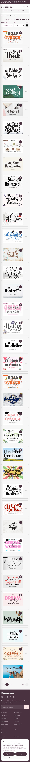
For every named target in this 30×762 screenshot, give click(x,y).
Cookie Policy (6, 750)
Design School (17, 724)
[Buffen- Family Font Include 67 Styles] (13, 218)
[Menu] (26, 6)
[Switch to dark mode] (23, 6)
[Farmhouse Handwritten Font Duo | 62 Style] (13, 418)
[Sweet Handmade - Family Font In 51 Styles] (13, 490)
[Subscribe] (25, 707)
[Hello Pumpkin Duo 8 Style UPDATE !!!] (13, 381)
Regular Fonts (4, 721)
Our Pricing (17, 715)
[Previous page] (2, 684)
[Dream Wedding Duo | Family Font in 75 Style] (13, 544)
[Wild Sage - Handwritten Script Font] (13, 526)
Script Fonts (4, 724)
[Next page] (26, 684)
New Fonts (4, 718)
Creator (16, 718)
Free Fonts (4, 715)
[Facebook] (5, 697)
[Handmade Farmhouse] (13, 454)
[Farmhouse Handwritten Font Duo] (13, 581)
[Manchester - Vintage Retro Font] (13, 399)
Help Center (17, 730)
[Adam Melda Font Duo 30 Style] (13, 436)
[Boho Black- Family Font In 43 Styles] (13, 127)
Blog (15, 727)
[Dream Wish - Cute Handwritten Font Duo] (13, 599)
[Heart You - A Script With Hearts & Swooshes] (13, 671)
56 (22, 684)
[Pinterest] (8, 697)
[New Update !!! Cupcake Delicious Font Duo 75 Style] (13, 363)
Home (2, 15)
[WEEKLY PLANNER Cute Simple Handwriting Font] (13, 635)
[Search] (17, 11)
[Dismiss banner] (27, 2)
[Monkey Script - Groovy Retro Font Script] (13, 472)
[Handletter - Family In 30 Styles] (13, 345)
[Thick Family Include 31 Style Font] (13, 55)
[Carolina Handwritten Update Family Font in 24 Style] (13, 164)
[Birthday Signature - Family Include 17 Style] (13, 563)
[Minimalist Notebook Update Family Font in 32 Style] (13, 109)
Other (2, 730)
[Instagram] (2, 697)
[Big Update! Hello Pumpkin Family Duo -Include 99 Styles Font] (13, 37)
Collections (4, 732)
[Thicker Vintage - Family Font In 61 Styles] (13, 272)
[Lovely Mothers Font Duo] (13, 254)
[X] (11, 697)
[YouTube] (13, 697)
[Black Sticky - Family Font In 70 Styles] (13, 73)
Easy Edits (16, 721)
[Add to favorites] (20, 32)
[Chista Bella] (13, 309)
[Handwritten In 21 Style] (13, 291)
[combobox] (9, 11)
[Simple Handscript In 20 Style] (13, 182)
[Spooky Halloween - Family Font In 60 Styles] (13, 200)
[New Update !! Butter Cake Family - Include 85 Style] (13, 146)
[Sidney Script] (13, 91)
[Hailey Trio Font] (13, 327)
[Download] (16, 32)
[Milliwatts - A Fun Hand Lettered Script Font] (13, 617)
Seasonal (3, 727)
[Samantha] (13, 653)
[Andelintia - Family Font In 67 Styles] (13, 236)
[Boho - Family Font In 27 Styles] (13, 508)
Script (7, 15)
